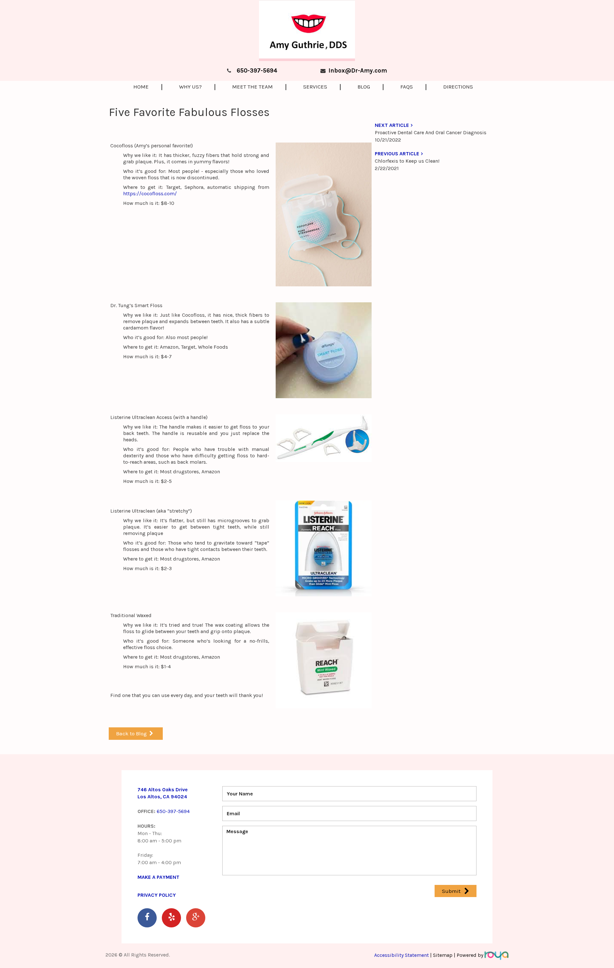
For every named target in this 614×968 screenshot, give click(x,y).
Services (315, 86)
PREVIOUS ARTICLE (397, 154)
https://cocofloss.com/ (150, 193)
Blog (364, 86)
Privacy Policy (157, 895)
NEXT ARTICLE (392, 125)
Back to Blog (131, 733)
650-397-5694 (257, 70)
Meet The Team (252, 86)
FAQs (406, 86)
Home (141, 86)
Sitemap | (444, 955)
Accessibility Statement (402, 955)
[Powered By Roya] (496, 955)
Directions (458, 86)
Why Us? (190, 86)
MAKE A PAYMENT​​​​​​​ (158, 877)
